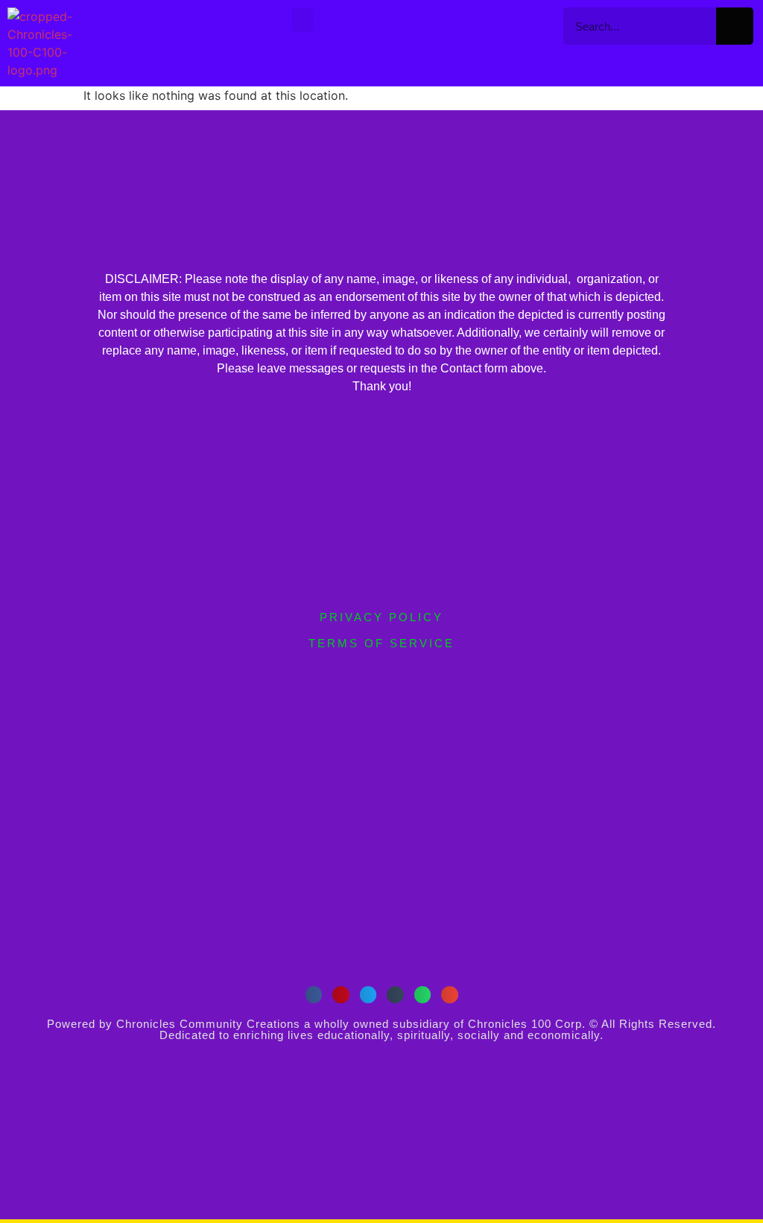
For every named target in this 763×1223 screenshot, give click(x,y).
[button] (302, 19)
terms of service (381, 643)
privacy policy (381, 617)
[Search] (734, 26)
